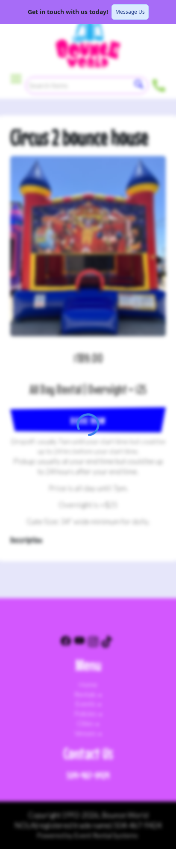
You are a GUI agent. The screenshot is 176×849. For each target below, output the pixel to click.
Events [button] (86, 703)
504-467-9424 (88, 775)
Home (88, 684)
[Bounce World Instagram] (93, 643)
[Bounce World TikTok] (107, 643)
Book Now (88, 420)
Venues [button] (86, 733)
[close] (164, 12)
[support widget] (157, 828)
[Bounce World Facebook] (66, 643)
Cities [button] (86, 723)
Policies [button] (86, 713)
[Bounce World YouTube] (79, 643)
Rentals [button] (85, 694)
